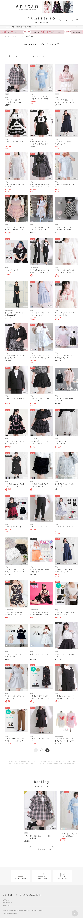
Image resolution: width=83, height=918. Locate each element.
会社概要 (5, 910)
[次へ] (47, 750)
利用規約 (27, 910)
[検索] (61, 20)
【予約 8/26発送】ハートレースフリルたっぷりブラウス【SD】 (64, 102)
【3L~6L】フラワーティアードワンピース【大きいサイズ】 (39, 698)
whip (14, 36)
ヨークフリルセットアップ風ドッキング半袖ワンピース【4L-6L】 (39, 229)
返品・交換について (7, 902)
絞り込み (15, 56)
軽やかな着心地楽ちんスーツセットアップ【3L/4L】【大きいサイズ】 (39, 272)
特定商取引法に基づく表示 (16, 910)
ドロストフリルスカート (13, 527)
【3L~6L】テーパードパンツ (39, 527)
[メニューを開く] (7, 20)
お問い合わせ (6, 905)
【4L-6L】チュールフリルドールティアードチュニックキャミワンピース (14, 229)
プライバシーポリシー (37, 910)
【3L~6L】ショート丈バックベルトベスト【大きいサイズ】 (64, 698)
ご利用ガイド (6, 900)
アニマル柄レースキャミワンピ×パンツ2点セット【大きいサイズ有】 (39, 614)
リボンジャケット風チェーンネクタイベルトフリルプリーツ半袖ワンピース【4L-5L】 (39, 144)
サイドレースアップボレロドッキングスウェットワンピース (64, 272)
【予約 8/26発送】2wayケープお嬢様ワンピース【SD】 (14, 102)
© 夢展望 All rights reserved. (10, 913)
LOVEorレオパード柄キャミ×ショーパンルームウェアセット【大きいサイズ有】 (14, 614)
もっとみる (41, 849)
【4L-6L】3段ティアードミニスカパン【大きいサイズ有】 (39, 443)
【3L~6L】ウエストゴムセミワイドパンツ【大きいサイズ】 (14, 741)
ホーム (7, 36)
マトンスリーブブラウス (13, 270)
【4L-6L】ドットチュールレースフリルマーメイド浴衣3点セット (39, 99)
